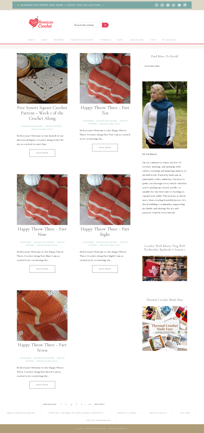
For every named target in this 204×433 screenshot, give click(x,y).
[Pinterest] (168, 5)
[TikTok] (173, 5)
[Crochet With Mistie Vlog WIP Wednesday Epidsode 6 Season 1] (164, 268)
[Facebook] (156, 5)
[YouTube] (179, 5)
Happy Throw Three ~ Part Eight (105, 231)
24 (90, 404)
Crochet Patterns (53, 126)
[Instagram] (162, 5)
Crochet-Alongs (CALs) (42, 129)
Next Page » (100, 404)
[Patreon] (185, 5)
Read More (42, 153)
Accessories (88, 121)
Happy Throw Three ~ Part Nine (42, 231)
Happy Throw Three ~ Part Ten (105, 110)
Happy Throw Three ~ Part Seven (42, 347)
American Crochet (42, 23)
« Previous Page (49, 404)
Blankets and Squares (32, 126)
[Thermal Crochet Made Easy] (164, 329)
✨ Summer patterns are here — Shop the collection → (60, 5)
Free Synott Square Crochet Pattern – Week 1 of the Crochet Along (42, 113)
